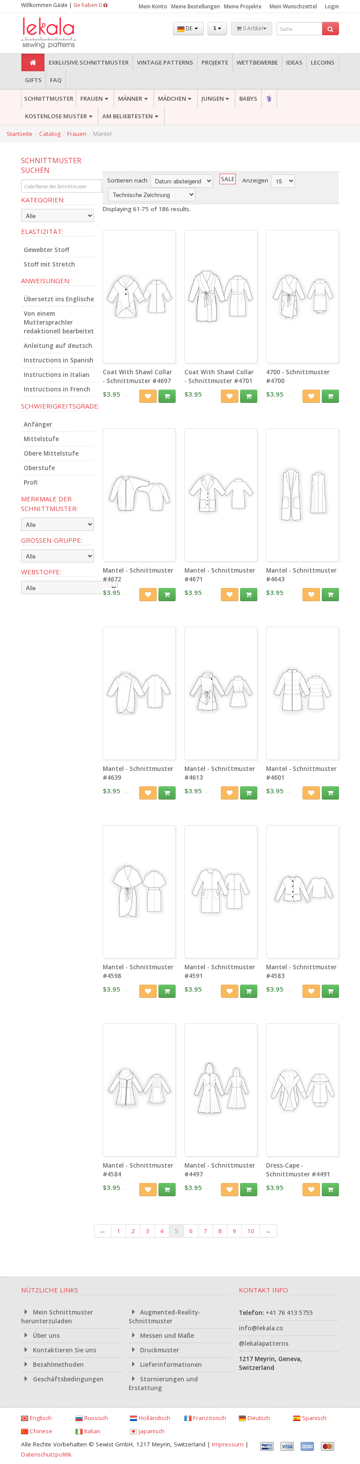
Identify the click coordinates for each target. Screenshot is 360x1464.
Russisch (95, 1418)
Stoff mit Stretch (49, 264)
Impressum (228, 1444)
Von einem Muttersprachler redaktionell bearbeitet (59, 322)
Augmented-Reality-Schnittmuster (165, 1316)
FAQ (55, 80)
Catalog (50, 134)
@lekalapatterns (263, 1343)
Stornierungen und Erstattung (163, 1383)
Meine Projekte (243, 6)
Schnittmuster (48, 98)
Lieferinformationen (170, 1365)
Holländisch (153, 1418)
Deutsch (258, 1418)
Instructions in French (57, 389)
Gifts (33, 80)
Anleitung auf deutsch (58, 346)
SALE (227, 179)
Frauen (91, 98)
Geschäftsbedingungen (67, 1379)
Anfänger (38, 424)
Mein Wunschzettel (293, 6)
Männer (130, 98)
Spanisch (313, 1418)
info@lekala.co (261, 1328)
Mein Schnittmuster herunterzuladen (57, 1316)
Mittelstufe (41, 439)
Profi (31, 482)
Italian (92, 1431)
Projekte (215, 62)
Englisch (40, 1418)
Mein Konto (153, 6)
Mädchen (172, 98)
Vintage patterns (165, 62)
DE (189, 28)
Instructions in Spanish (59, 360)
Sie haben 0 (88, 5)
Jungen (213, 98)
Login (332, 6)
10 (250, 1231)
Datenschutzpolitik (46, 1454)
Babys (248, 98)
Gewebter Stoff (46, 250)
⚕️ (269, 98)
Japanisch (151, 1431)
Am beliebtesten (127, 116)
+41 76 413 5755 (289, 1313)
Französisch (208, 1418)
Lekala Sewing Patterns (65, 33)
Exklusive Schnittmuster (89, 62)
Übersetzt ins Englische (59, 299)
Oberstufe (39, 468)
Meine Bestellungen (195, 6)
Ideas (294, 62)
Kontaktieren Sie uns (63, 1350)
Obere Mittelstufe (51, 453)
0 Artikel (252, 28)
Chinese (40, 1431)
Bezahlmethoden (57, 1365)
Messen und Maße (166, 1336)
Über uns (45, 1336)
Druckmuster (158, 1350)
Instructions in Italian (57, 375)
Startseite (19, 134)
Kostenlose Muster (56, 116)
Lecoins (323, 62)
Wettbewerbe (257, 62)
